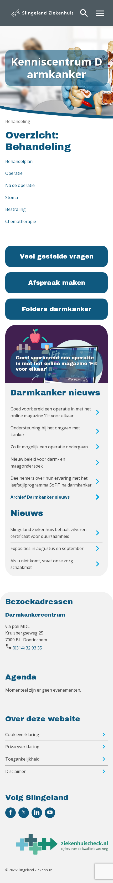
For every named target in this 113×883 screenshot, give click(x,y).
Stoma (11, 197)
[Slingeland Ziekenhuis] (42, 13)
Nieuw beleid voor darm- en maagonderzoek (38, 462)
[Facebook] (10, 812)
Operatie (14, 173)
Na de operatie (20, 185)
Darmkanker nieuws (55, 392)
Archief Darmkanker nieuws (40, 497)
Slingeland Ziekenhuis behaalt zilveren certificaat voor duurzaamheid (48, 533)
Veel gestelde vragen (56, 256)
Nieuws (27, 513)
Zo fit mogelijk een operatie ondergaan (49, 447)
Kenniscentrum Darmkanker (56, 67)
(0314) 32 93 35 (27, 648)
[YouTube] (50, 812)
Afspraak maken (56, 282)
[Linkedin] (37, 812)
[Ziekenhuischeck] (62, 853)
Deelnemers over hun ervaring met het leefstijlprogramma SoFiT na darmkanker (51, 481)
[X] (23, 812)
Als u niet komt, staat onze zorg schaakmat (42, 564)
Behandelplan (19, 161)
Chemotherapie (20, 221)
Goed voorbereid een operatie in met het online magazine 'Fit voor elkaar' (51, 412)
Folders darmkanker (56, 309)
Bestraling (15, 209)
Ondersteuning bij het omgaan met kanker (45, 431)
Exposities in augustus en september (47, 548)
